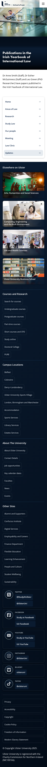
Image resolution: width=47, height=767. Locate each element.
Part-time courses (11, 323)
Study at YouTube (25, 638)
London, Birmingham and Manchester (21, 402)
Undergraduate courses (14, 308)
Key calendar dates (12, 473)
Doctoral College (11, 346)
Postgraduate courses (13, 316)
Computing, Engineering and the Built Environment (16, 223)
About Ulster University (14, 450)
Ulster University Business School (19, 279)
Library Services (11, 424)
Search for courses (12, 301)
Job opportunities (12, 465)
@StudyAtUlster (24, 597)
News (6, 487)
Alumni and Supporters (14, 513)
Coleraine (8, 379)
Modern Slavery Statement (16, 739)
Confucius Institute (12, 520)
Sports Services (10, 417)
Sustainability (9, 581)
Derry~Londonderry (12, 386)
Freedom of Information (15, 732)
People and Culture (12, 566)
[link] (23, 185)
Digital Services (10, 528)
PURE (6, 354)
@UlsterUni (21, 603)
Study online (9, 338)
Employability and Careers (15, 535)
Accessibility (9, 709)
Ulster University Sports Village (18, 395)
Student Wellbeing (12, 573)
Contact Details (11, 458)
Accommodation (11, 409)
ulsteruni (21, 672)
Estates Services (11, 432)
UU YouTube (22, 644)
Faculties (8, 480)
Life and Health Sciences (15, 250)
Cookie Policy (10, 724)
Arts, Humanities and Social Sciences (21, 193)
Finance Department (13, 543)
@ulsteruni (21, 685)
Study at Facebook (25, 617)
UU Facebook (23, 624)
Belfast (7, 371)
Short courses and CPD (14, 331)
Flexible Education (12, 550)
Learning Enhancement (14, 558)
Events (6, 495)
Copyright (8, 717)
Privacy (7, 701)
